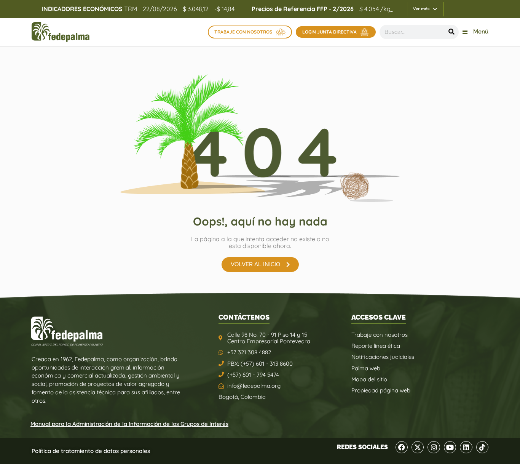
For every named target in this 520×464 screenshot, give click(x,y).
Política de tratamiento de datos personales (91, 450)
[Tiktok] (482, 447)
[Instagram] (433, 447)
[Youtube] (450, 447)
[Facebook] (402, 447)
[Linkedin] (466, 447)
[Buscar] (451, 32)
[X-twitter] (418, 447)
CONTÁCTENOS (244, 317)
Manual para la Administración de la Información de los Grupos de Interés (129, 423)
